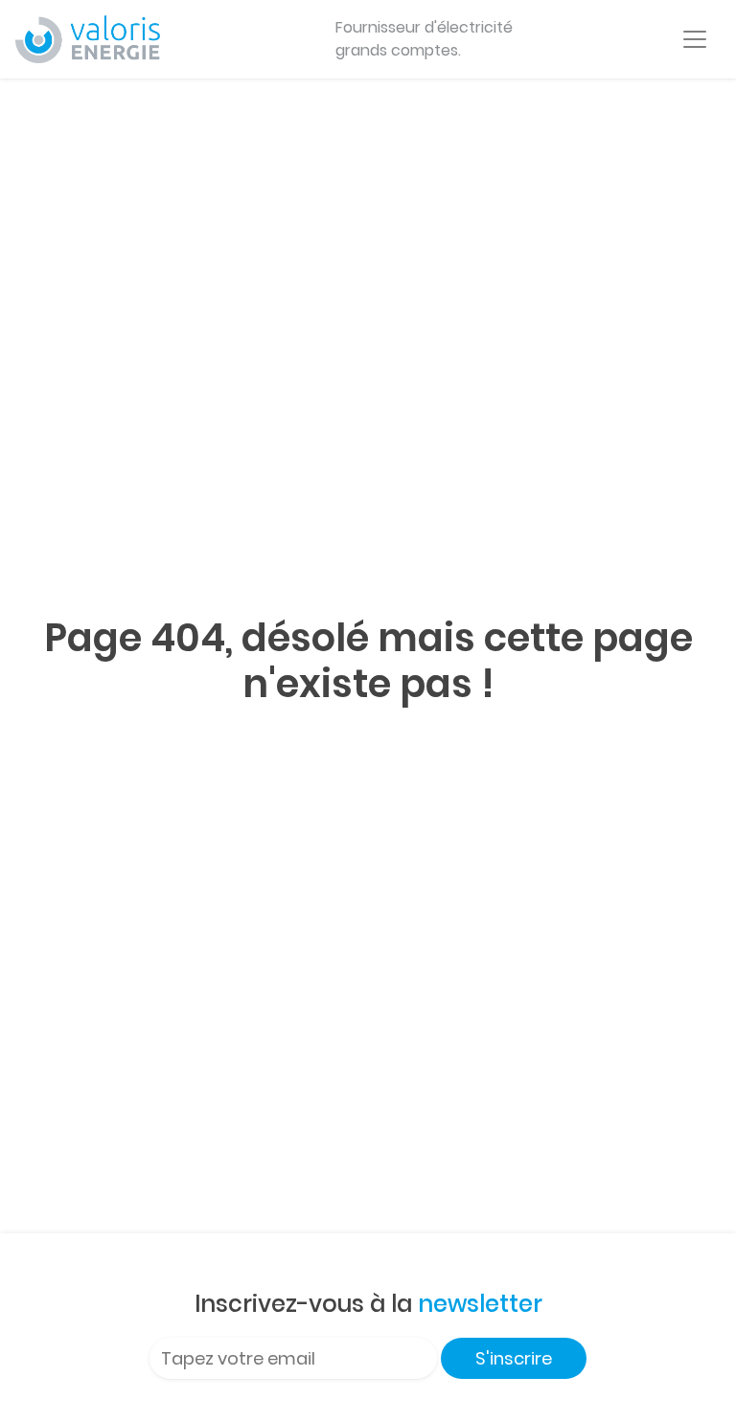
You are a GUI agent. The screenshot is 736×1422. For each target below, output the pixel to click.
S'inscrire (513, 1358)
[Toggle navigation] (695, 39)
